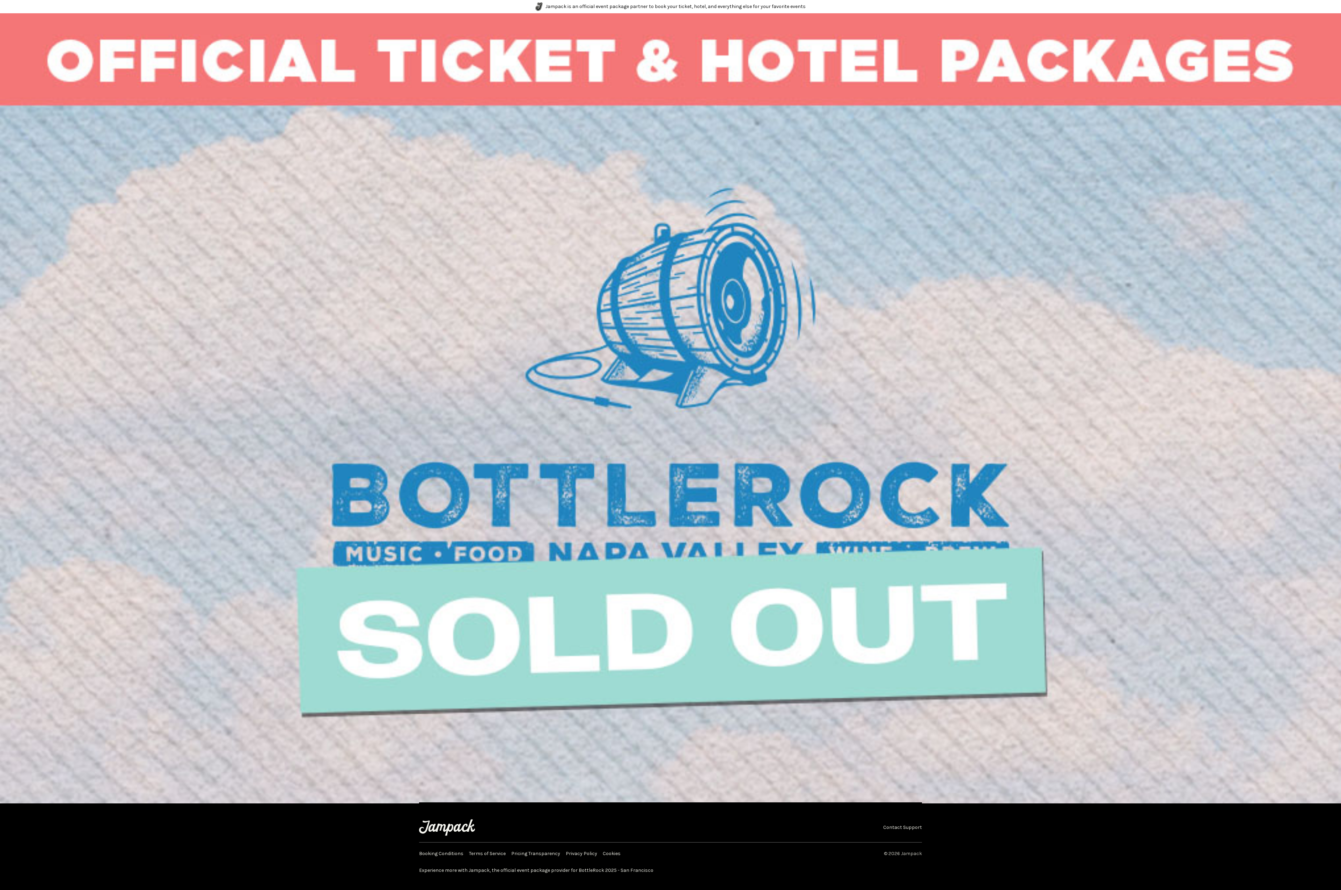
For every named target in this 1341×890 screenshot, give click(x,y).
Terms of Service (487, 853)
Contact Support (902, 827)
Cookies (612, 853)
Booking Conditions (441, 853)
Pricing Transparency (535, 853)
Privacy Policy (581, 853)
